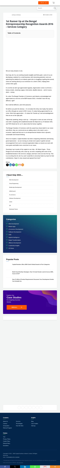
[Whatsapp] (16, 164)
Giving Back (6, 425)
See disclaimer (20, 462)
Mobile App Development (15, 187)
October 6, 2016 (48, 14)
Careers (5, 423)
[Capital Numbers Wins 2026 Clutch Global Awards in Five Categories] (8, 266)
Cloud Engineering (13, 183)
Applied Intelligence (14, 237)
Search (55, 8)
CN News (19, 14)
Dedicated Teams (13, 209)
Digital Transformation (15, 240)
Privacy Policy (6, 439)
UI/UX (10, 201)
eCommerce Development (16, 229)
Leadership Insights (14, 245)
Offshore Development (15, 243)
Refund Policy (6, 443)
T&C (4, 437)
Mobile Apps (12, 226)
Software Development (14, 198)
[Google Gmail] (19, 164)
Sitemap (33, 425)
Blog (32, 421)
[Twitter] (7, 164)
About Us (5, 421)
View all (14, 307)
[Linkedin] (10, 164)
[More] (22, 164)
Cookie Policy (6, 441)
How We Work (19, 425)
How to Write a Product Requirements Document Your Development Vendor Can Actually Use (33, 280)
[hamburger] (53, 3)
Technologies (19, 423)
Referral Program (7, 428)
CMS (10, 234)
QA (10, 205)
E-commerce (12, 194)
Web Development (13, 179)
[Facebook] (13, 164)
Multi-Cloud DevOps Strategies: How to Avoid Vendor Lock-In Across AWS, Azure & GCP (32, 272)
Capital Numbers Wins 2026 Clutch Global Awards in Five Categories (31, 264)
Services (18, 421)
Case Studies (34, 423)
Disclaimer (6, 445)
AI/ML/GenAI (12, 191)
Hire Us (42, 2)
